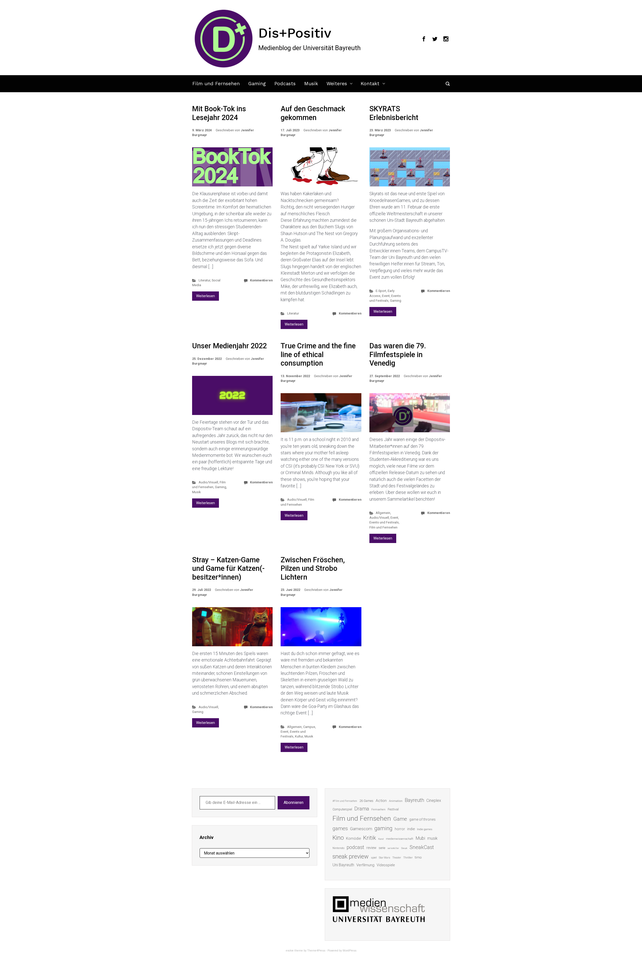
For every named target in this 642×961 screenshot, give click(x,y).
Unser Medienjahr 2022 (229, 346)
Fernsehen (378, 809)
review (371, 848)
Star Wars (384, 857)
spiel (374, 857)
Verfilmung (365, 865)
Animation (396, 801)
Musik (311, 83)
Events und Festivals (384, 522)
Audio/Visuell (208, 482)
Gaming (257, 83)
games (340, 828)
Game (400, 819)
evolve (290, 950)
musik (432, 838)
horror (400, 829)
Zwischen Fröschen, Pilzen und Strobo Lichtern (313, 568)
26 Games (366, 801)
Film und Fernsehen (216, 83)
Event (386, 296)
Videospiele (386, 865)
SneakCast (422, 847)
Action (381, 800)
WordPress (349, 950)
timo (418, 857)
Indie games (424, 829)
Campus (309, 727)
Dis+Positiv (294, 33)
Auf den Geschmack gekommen (313, 113)
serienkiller (393, 848)
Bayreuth (414, 800)
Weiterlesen (205, 296)
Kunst (381, 838)
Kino (338, 837)
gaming (383, 828)
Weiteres (337, 83)
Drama (361, 809)
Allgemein (383, 513)
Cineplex (433, 800)
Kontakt (370, 83)
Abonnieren (293, 802)
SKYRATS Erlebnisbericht (393, 113)
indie (411, 829)
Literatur (204, 280)
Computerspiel (342, 809)
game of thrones (422, 819)
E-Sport (381, 291)
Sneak (404, 848)
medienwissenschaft (399, 838)
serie (382, 848)
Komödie (353, 838)
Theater (396, 857)
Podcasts (285, 83)
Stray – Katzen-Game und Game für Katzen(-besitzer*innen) (228, 568)
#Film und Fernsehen (345, 801)
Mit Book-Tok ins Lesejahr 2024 (219, 113)
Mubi (420, 838)
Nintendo (338, 848)
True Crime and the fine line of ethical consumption (318, 354)
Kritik (369, 837)
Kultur (299, 736)
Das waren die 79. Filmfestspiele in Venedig (397, 354)
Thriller (408, 857)
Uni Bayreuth (343, 865)
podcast (355, 847)
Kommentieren (261, 280)
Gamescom (361, 828)
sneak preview (351, 856)
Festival (393, 809)
